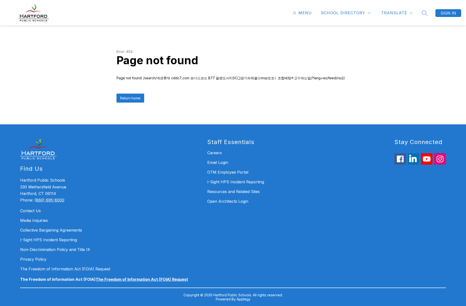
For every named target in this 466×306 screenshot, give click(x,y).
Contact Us (30, 210)
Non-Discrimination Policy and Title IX (55, 249)
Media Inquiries (34, 220)
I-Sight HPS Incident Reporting (48, 239)
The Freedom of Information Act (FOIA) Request (65, 268)
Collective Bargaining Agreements (51, 230)
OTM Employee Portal (227, 172)
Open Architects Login (227, 201)
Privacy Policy (33, 259)
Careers (214, 152)
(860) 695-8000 (49, 200)
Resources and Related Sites (233, 191)
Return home (130, 98)
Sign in (448, 13)
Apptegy (243, 299)
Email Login (217, 162)
